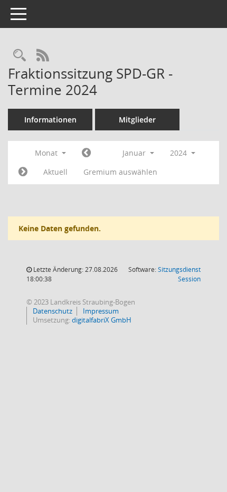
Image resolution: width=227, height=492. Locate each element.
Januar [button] (135, 153)
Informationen (50, 120)
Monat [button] (47, 153)
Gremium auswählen (120, 172)
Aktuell (55, 172)
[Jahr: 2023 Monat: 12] (86, 153)
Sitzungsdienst (179, 274)
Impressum (100, 311)
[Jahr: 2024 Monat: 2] (23, 172)
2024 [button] (179, 153)
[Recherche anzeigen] (19, 55)
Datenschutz (51, 311)
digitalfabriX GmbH (101, 320)
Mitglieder (137, 120)
